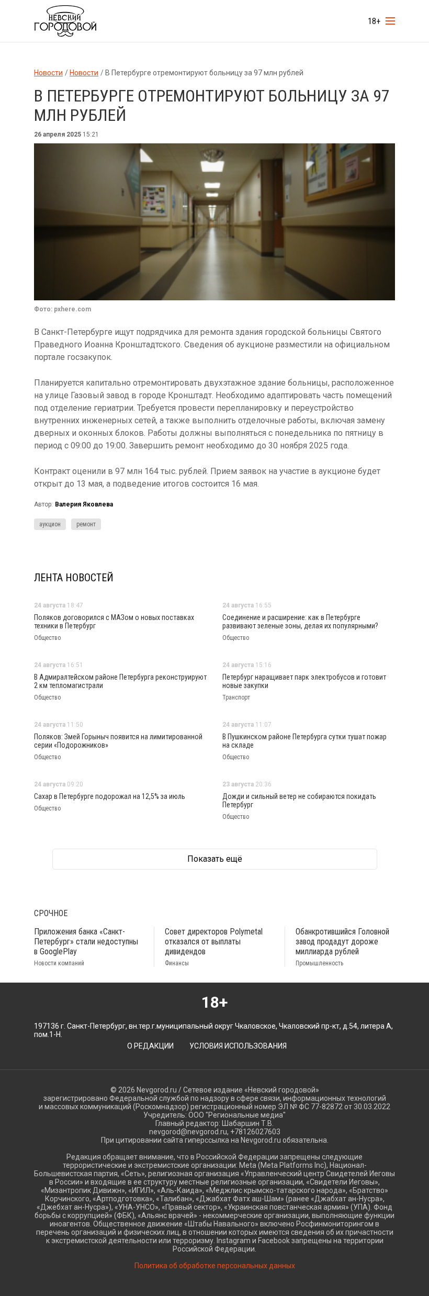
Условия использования (238, 1046)
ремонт (86, 524)
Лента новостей (74, 577)
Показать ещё (214, 859)
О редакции (150, 1046)
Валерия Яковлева (84, 504)
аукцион (50, 524)
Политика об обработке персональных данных (214, 1265)
